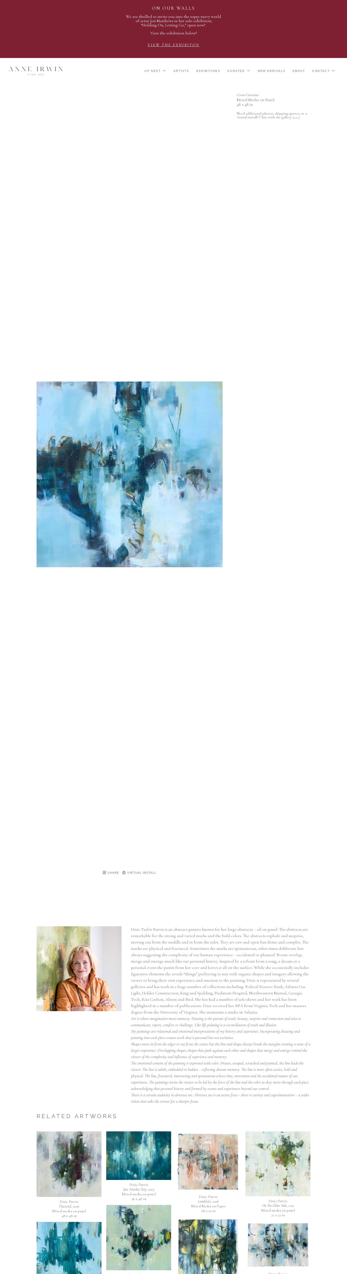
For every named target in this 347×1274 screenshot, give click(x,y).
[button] (155, 71)
